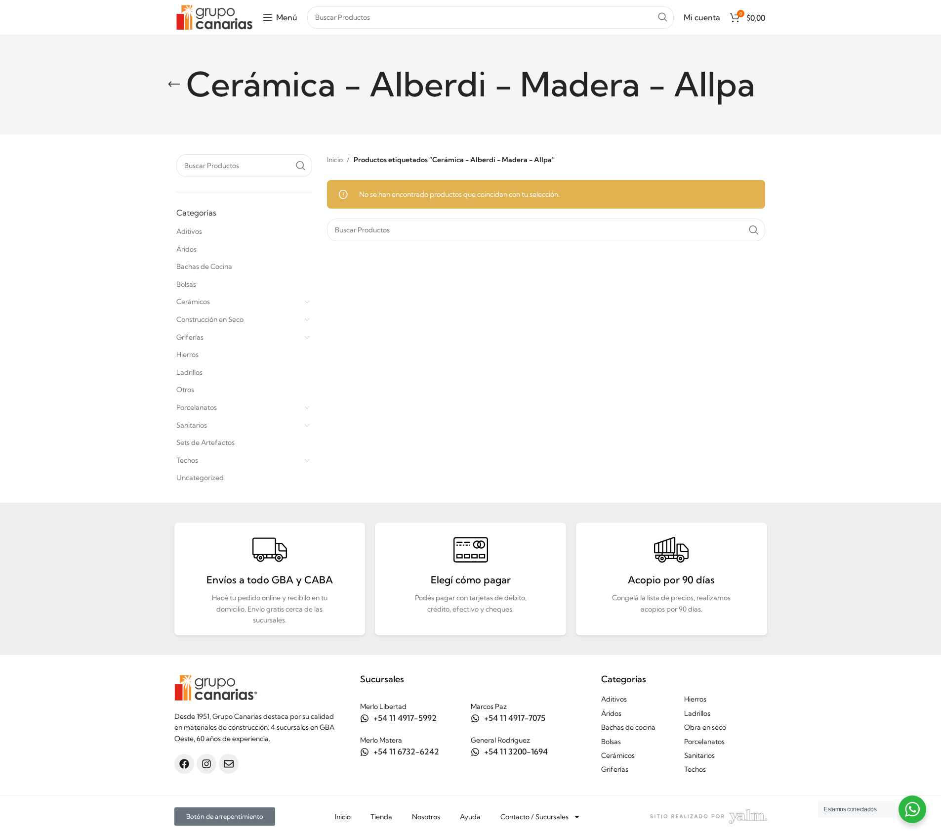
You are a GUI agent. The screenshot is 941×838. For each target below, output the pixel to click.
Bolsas (186, 284)
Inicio (335, 159)
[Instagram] (206, 764)
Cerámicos (193, 301)
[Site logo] (214, 16)
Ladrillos (189, 372)
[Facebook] (184, 764)
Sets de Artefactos (205, 442)
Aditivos (189, 231)
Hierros (187, 354)
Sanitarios (191, 425)
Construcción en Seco (210, 319)
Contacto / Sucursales (534, 816)
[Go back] (174, 84)
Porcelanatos (196, 407)
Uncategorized (200, 477)
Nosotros (426, 816)
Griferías (190, 337)
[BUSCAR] (663, 17)
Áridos (186, 249)
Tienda (381, 816)
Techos (187, 460)
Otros (185, 389)
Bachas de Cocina (204, 266)
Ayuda (470, 816)
